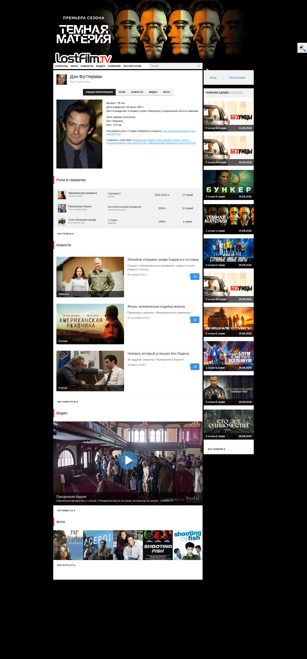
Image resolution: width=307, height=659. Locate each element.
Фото (166, 92)
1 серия (187, 221)
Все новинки (215, 449)
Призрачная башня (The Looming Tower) (156, 140)
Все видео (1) (65, 510)
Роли (122, 92)
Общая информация (99, 92)
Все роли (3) (64, 234)
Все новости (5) (66, 402)
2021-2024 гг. (162, 195)
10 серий (187, 208)
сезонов (236, 92)
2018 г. (162, 208)
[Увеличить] (68, 545)
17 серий (187, 195)
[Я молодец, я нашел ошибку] (286, 48)
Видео (153, 92)
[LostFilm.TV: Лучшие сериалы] (85, 57)
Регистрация (237, 77)
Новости (137, 92)
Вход (213, 77)
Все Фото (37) (65, 565)
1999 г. (162, 221)
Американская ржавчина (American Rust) (172, 143)
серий (223, 92)
